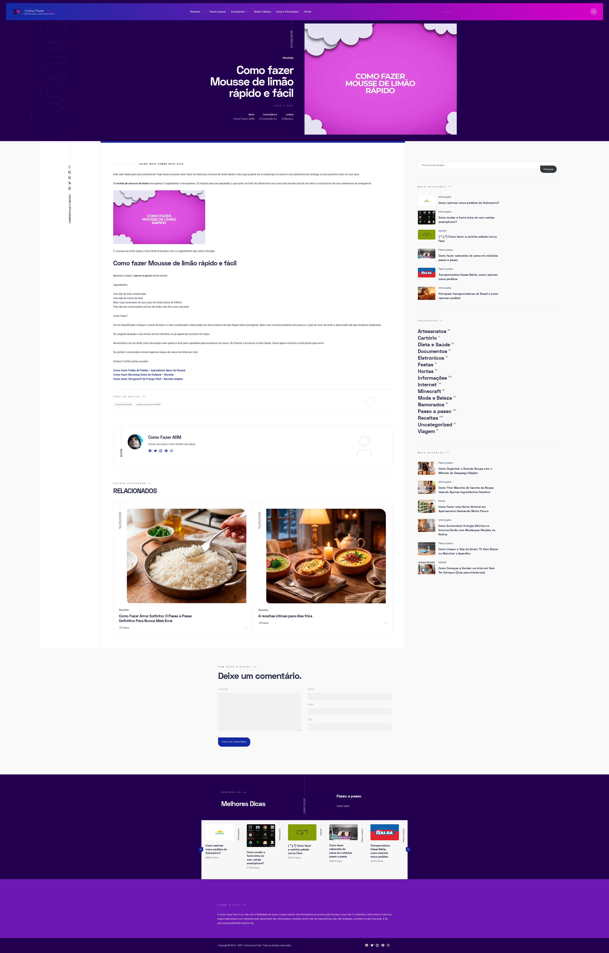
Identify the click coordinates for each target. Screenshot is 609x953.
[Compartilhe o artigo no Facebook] (70, 188)
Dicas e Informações (287, 11)
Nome (311, 689)
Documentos (238, 11)
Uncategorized (437, 424)
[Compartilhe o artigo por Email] (70, 167)
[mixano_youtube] (377, 946)
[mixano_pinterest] (382, 946)
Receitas (195, 11)
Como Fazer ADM (243, 118)
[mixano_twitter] (372, 946)
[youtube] (160, 451)
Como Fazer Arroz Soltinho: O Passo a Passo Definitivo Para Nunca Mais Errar (155, 618)
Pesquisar (548, 169)
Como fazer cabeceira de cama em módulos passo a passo (468, 258)
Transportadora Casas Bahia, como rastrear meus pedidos (468, 277)
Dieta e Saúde (436, 344)
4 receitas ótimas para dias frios (285, 616)
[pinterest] (166, 451)
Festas (427, 364)
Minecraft (431, 391)
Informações (435, 378)
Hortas (307, 11)
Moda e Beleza (262, 11)
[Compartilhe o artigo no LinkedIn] (70, 172)
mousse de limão (123, 404)
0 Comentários (268, 118)
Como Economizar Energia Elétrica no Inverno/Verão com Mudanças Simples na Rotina (467, 530)
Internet (429, 384)
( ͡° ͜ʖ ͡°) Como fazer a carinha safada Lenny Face (468, 239)
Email (311, 704)
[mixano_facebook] (366, 946)
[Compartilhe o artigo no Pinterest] (70, 177)
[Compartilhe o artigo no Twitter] (70, 183)
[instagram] (171, 451)
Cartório (429, 338)
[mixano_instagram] (388, 946)
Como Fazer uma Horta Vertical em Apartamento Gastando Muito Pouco (464, 509)
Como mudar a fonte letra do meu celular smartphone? (467, 220)
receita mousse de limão (148, 404)
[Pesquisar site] (593, 11)
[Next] (408, 849)
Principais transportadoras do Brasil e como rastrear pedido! (468, 296)
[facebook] (150, 451)
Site (310, 719)
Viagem (428, 431)
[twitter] (155, 451)
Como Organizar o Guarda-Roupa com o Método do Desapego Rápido (465, 471)
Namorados (433, 404)
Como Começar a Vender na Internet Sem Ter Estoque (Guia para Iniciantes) (467, 570)
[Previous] (201, 849)
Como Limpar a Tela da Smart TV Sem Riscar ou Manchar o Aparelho (468, 551)
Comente (223, 689)
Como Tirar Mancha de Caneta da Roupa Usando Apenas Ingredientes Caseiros (466, 490)
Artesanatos (434, 331)
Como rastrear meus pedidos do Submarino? (469, 203)
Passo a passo (217, 11)
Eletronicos (433, 358)
